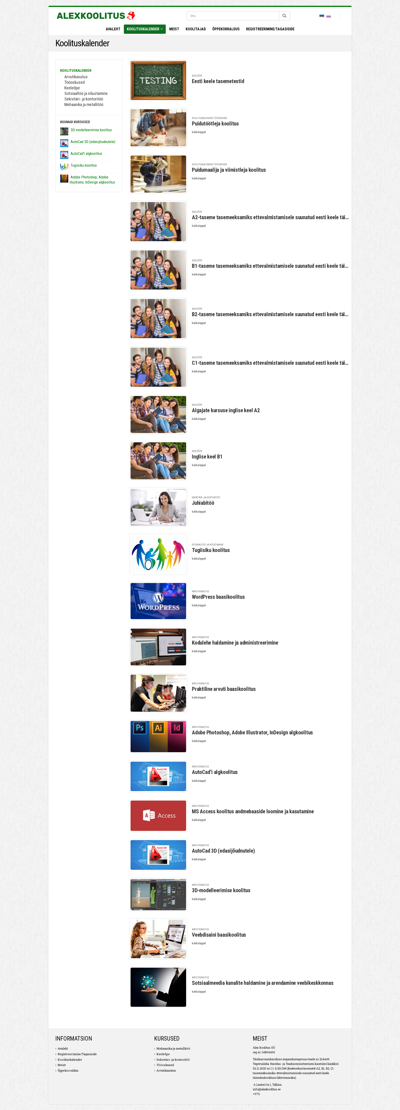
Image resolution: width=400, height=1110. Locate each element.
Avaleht (113, 29)
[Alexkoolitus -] (95, 15)
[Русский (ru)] (328, 16)
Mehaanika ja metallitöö (83, 104)
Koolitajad (196, 29)
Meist (174, 29)
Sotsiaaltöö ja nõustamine (207, 544)
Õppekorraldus (226, 29)
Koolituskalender (143, 29)
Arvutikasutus (200, 591)
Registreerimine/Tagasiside (270, 29)
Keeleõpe (197, 76)
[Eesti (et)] (321, 16)
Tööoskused (220, 118)
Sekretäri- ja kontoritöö (206, 497)
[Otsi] (284, 15)
